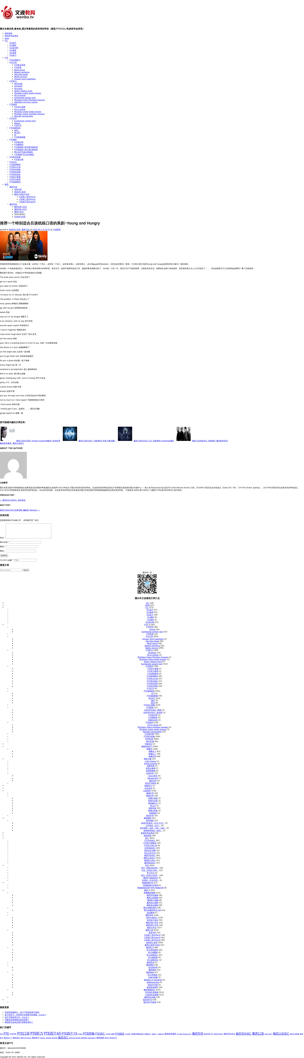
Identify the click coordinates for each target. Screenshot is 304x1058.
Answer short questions (25, 79)
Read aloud (19, 70)
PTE (6, 58)
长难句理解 (153, 977)
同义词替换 (152, 975)
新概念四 (152, 756)
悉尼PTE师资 (150, 783)
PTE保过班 (18, 142)
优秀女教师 (150, 768)
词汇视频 (179, 1034)
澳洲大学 (150, 796)
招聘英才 (148, 786)
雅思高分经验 (150, 997)
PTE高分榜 (18, 159)
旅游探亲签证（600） (153, 830)
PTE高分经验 (15, 157)
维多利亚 (152, 808)
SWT (153, 700)
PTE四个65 (52, 1033)
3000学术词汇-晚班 (153, 710)
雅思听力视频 (153, 900)
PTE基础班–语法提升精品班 (26, 147)
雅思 (7, 184)
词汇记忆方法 (150, 853)
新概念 (149, 749)
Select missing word (23, 91)
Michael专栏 (152, 778)
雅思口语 (13, 187)
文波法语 (148, 788)
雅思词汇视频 (152, 903)
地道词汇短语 (20, 192)
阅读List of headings (153, 980)
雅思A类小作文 (20, 207)
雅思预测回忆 (149, 990)
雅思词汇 (63, 1037)
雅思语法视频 (152, 905)
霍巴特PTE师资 (149, 1002)
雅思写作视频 (152, 895)
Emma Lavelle (150, 763)
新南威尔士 (153, 803)
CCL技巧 (13, 43)
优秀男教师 (150, 771)
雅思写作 (13, 204)
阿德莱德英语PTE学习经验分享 (150, 888)
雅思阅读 (150, 972)
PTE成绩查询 (15, 182)
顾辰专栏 (153, 781)
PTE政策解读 (15, 164)
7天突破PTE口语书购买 (24, 154)
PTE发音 (17, 67)
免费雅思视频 (149, 893)
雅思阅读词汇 (150, 863)
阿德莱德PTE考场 (150, 885)
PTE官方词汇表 (150, 845)
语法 (147, 865)
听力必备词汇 (152, 955)
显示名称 (4, 542)
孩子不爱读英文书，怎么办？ (17, 1017)
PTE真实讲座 (19, 65)
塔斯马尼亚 (153, 801)
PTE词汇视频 (19, 107)
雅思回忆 (16, 1038)
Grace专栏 (152, 776)
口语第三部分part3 (27, 202)
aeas (7, 38)
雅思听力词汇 (150, 860)
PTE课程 (13, 140)
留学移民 (150, 820)
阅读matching (153, 982)
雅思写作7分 (208, 1034)
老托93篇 (18, 84)
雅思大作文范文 (26, 1038)
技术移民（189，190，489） (153, 828)
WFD (16, 130)
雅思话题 (72, 1038)
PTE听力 (13, 81)
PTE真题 (80, 1034)
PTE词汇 (100, 1033)
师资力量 (147, 759)
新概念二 (152, 754)
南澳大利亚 (153, 798)
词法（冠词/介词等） (150, 875)
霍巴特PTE (147, 1000)
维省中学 (150, 816)
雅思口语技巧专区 (21, 194)
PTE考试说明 (15, 172)
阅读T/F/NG (153, 985)
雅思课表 (152, 970)
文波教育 (57, 229)
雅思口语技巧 (268, 1034)
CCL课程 (13, 45)
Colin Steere (150, 761)
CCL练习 (13, 55)
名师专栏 (150, 773)
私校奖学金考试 (11, 36)
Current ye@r (7, 560)
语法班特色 (153, 967)
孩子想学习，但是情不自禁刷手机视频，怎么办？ (26, 1015)
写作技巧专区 (20, 217)
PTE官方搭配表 (149, 843)
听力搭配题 (153, 957)
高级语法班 (153, 720)
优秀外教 (150, 766)
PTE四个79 (69, 1033)
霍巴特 (107, 1038)
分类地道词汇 (150, 848)
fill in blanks (20, 95)
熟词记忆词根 (150, 850)
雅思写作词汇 (150, 855)
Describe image (21, 74)
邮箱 (2, 546)
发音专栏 (18, 189)
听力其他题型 (152, 950)
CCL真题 (13, 53)
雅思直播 (48, 1038)
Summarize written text (25, 121)
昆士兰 (153, 806)
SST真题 (127, 1034)
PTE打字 (17, 125)
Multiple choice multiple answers (29, 114)
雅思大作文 (19, 212)
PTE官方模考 (15, 179)
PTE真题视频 (19, 137)
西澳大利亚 (153, 811)
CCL (6, 40)
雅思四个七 (8, 1038)
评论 (2, 538)
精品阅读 (8, 33)
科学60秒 (18, 86)
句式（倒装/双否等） (150, 868)
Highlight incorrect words (25, 102)
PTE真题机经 (15, 128)
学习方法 (150, 873)
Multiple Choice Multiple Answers (29, 100)
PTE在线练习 (15, 60)
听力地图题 (153, 952)
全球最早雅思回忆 (137, 1034)
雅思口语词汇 (18, 443)
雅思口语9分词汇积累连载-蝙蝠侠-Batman (20, 510)
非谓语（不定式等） (150, 880)
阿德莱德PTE (147, 883)
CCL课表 (13, 50)
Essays (17, 123)
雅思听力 (150, 947)
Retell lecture (20, 77)
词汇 (147, 838)
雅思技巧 (36, 1038)
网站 (2, 551)
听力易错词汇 (153, 960)
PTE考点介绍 (15, 167)
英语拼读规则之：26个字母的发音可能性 (22, 1012)
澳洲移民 (147, 818)
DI (15, 135)
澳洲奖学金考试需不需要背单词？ (19, 1022)
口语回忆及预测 (151, 995)
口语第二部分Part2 (27, 199)
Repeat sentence (22, 72)
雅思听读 (150, 962)
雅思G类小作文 (20, 209)
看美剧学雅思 (5, 443)
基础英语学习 (147, 746)
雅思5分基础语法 (150, 878)
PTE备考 (149, 666)
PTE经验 (89, 1033)
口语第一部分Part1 (27, 197)
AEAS (147, 605)
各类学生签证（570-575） (153, 823)
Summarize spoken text (25, 98)
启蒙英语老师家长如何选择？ (17, 1020)
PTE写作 (13, 118)
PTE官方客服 (15, 177)
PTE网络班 (18, 144)
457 (147, 603)
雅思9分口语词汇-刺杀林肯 (13, 500)
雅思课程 (150, 965)
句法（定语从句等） (150, 870)
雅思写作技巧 (218, 1034)
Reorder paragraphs (23, 116)
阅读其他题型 (152, 987)
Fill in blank (19, 109)
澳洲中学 (150, 793)
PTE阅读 (13, 104)
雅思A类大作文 (187, 1034)
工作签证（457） (152, 825)
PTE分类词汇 (149, 840)
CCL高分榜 (14, 48)
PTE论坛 (13, 162)
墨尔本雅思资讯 (150, 908)
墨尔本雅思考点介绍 (152, 910)
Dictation (18, 89)
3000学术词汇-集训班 (152, 712)
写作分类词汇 (151, 918)
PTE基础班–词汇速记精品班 (26, 149)
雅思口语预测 (294, 1034)
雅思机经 (42, 1038)
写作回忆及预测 (151, 992)
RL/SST (17, 133)
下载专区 (148, 744)
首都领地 (153, 813)
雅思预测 (100, 1038)
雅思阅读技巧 (92, 1038)
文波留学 (147, 791)
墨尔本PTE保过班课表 (23, 152)
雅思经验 (54, 1038)
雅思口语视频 (152, 898)
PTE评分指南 (15, 169)
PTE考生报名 (15, 174)
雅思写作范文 (229, 1034)
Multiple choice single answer (27, 93)
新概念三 (152, 751)
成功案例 (150, 913)
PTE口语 (13, 62)
